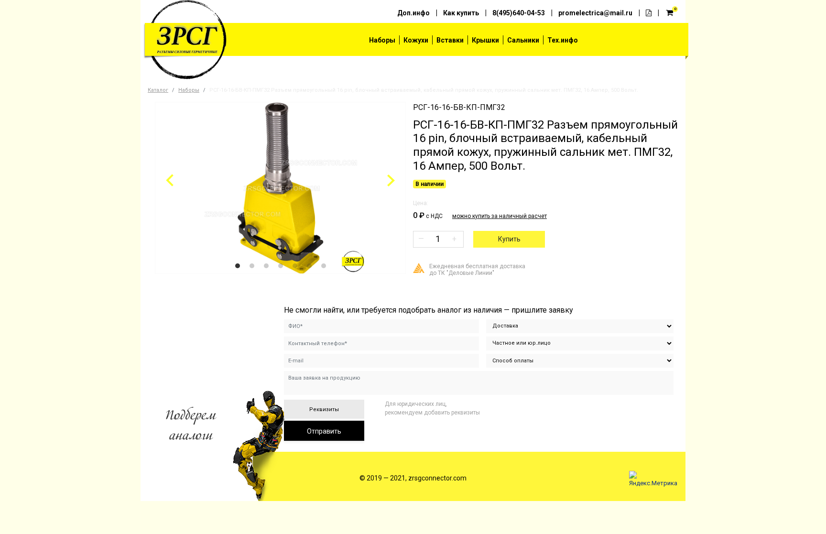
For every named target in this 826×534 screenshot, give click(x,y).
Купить (509, 239)
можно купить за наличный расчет (499, 216)
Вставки (450, 40)
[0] (670, 12)
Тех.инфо (562, 40)
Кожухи (415, 40)
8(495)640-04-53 (518, 13)
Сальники (523, 40)
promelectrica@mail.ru (595, 13)
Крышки (485, 40)
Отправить (324, 431)
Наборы (382, 40)
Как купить (461, 13)
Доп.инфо (413, 13)
